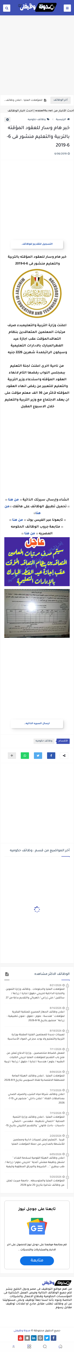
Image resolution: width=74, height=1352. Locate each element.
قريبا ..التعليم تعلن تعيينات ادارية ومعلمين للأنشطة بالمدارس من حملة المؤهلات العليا (38, 1142)
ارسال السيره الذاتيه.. (37, 723)
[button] (51, 755)
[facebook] (53, 1338)
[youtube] (20, 1338)
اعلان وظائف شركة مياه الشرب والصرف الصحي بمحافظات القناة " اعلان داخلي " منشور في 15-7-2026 (36, 1099)
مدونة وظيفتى (22, 1330)
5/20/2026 (55, 1176)
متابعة (37, 1261)
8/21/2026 (55, 985)
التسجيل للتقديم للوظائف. (37, 244)
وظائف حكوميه (37, 119)
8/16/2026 (55, 1008)
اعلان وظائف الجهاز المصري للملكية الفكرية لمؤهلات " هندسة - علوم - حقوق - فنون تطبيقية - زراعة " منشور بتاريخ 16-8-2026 (36, 1016)
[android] (27, 1338)
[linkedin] (34, 1338)
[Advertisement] (37, 55)
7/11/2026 (55, 1049)
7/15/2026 (55, 1090)
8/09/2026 (55, 1072)
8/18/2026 (55, 1030)
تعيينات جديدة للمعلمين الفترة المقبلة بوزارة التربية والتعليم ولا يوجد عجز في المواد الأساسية (36, 1037)
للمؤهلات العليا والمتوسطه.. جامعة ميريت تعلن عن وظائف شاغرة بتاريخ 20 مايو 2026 (35, 1183)
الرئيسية (61, 119)
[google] (40, 1338)
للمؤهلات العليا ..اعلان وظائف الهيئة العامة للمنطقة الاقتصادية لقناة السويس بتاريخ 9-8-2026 (22, 100)
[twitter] (47, 1338)
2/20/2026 (55, 1135)
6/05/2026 (55, 1154)
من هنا (13, 500)
